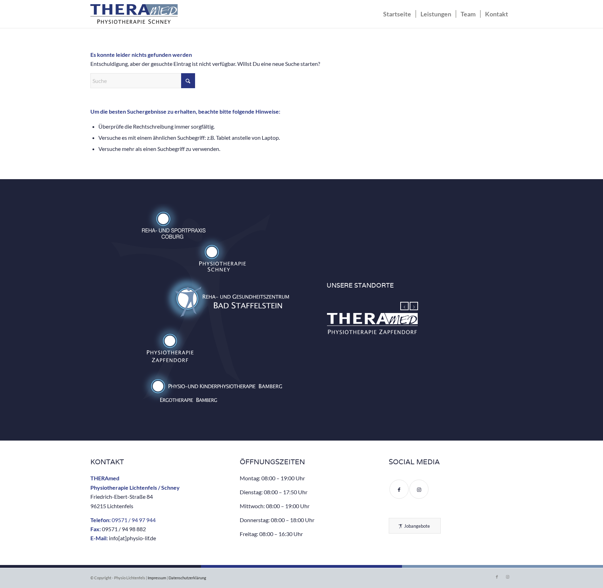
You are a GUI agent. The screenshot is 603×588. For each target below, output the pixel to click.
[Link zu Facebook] (497, 577)
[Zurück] (404, 306)
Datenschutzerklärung (187, 577)
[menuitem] (397, 14)
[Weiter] (414, 306)
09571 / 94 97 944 (134, 520)
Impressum (157, 577)
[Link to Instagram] (419, 489)
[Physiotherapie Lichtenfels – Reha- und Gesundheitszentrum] (134, 15)
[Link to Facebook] (399, 489)
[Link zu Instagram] (507, 577)
